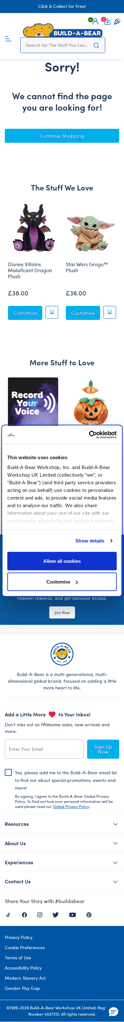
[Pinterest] (89, 914)
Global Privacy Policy (71, 806)
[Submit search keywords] (96, 45)
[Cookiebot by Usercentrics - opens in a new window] (89, 435)
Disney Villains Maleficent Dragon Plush (30, 270)
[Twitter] (55, 914)
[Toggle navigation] (8, 38)
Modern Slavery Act (25, 978)
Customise (58, 581)
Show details (89, 540)
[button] (95, 21)
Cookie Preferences (25, 947)
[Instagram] (39, 914)
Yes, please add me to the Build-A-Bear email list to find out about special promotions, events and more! (66, 789)
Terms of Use (18, 958)
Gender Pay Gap (22, 988)
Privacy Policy (18, 937)
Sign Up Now (103, 749)
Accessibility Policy (23, 968)
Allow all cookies (62, 560)
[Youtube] (72, 914)
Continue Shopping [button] (62, 135)
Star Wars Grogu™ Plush (87, 267)
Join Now (62, 612)
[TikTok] (8, 914)
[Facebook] (24, 914)
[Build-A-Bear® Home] (62, 30)
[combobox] (57, 45)
